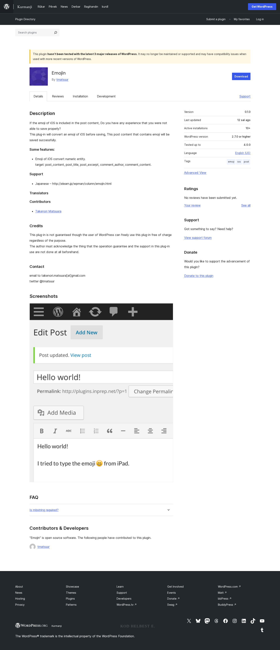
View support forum (198, 238)
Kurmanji (57, 625)
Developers (124, 598)
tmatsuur (62, 79)
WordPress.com (229, 586)
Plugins (70, 598)
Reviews (58, 96)
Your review (192, 205)
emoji (231, 161)
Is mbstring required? (44, 510)
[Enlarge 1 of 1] (168, 308)
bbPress (225, 598)
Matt (222, 592)
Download (241, 76)
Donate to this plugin (198, 276)
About (19, 586)
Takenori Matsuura (48, 211)
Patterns (71, 604)
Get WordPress (262, 6)
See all (245, 205)
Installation (80, 96)
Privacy (20, 604)
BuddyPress (227, 604)
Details (38, 96)
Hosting (20, 598)
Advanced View (195, 172)
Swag (172, 604)
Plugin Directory (25, 19)
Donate (173, 598)
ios (239, 161)
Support (244, 96)
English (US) (242, 153)
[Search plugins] (55, 32)
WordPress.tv (127, 604)
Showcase (72, 586)
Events (171, 592)
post (246, 161)
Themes (71, 592)
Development (106, 96)
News (18, 592)
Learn (120, 586)
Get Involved (175, 586)
